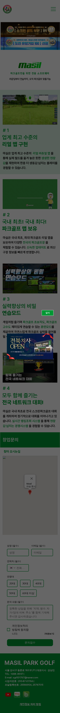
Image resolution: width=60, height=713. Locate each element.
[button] (48, 313)
